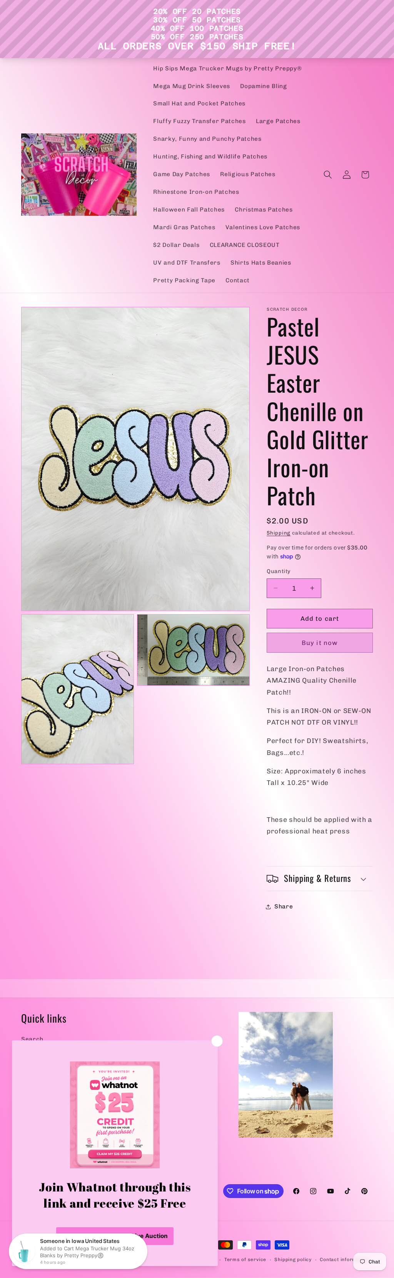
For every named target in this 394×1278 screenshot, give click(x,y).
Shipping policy (293, 1259)
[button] (328, 174)
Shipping (278, 533)
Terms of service (245, 1259)
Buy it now (320, 642)
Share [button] (283, 906)
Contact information (344, 1259)
